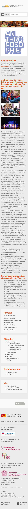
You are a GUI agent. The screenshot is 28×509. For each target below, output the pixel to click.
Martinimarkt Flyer (15, 343)
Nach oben (19, 403)
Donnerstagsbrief (12, 352)
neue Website (5, 66)
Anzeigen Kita (11, 374)
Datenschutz (12, 487)
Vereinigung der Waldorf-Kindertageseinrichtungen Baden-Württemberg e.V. (12, 465)
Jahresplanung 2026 (13, 388)
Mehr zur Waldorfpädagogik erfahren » (12, 421)
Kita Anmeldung (11, 386)
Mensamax (10, 354)
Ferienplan (10, 356)
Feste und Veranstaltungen (15, 389)
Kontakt (19, 487)
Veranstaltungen (11, 342)
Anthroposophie (8, 60)
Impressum (4, 487)
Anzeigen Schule (12, 372)
